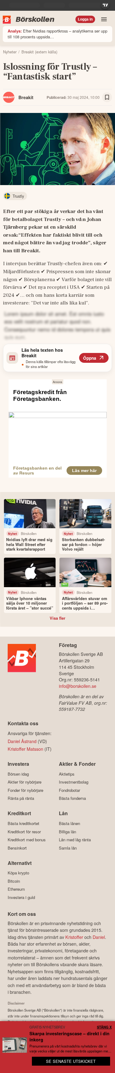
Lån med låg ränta (75, 840)
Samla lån (68, 848)
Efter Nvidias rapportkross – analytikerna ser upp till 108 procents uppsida (57, 34)
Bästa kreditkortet (23, 823)
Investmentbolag (73, 782)
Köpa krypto (18, 873)
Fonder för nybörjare (25, 790)
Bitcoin (14, 881)
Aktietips (67, 774)
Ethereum (16, 889)
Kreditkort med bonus (27, 840)
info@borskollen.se (77, 686)
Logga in (85, 19)
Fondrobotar (69, 790)
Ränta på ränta (21, 798)
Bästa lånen (69, 823)
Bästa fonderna (72, 798)
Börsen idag (18, 774)
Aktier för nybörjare (24, 782)
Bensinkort (17, 848)
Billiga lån (67, 832)
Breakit (25, 97)
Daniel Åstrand (22, 741)
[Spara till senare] (107, 97)
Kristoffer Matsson (25, 749)
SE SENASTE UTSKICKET (71, 1061)
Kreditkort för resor (24, 832)
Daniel (99, 937)
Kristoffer (74, 937)
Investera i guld (21, 897)
